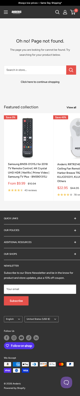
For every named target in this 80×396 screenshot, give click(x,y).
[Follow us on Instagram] (14, 337)
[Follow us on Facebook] (6, 337)
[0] (72, 12)
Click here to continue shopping (40, 82)
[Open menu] (6, 12)
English (10, 319)
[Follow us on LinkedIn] (36, 337)
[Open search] (57, 12)
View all (71, 107)
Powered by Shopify (14, 388)
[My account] (65, 12)
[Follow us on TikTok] (28, 337)
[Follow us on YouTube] (21, 337)
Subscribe (16, 301)
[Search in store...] (71, 70)
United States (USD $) (38, 319)
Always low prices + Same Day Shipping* (40, 3)
